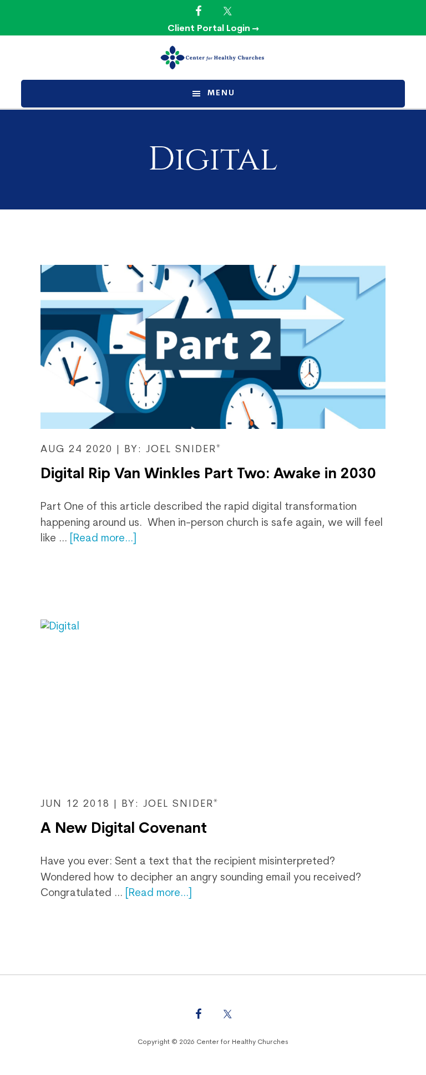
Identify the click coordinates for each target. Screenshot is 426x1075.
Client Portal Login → (213, 28)
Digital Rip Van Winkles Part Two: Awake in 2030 (208, 474)
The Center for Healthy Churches (212, 57)
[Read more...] (103, 539)
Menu (221, 93)
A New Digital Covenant (123, 829)
